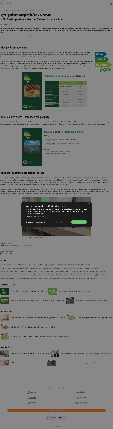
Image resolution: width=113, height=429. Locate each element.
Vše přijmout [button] (79, 222)
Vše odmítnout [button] (61, 222)
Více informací (40, 213)
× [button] (89, 204)
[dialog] (56, 214)
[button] (56, 217)
